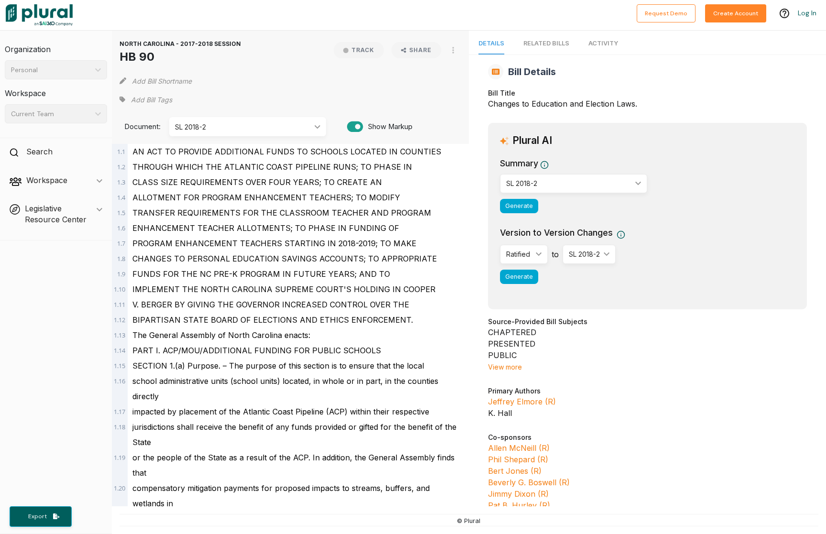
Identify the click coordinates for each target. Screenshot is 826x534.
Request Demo (666, 13)
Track (362, 50)
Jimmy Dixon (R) (518, 494)
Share (420, 50)
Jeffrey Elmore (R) (522, 401)
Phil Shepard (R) (518, 459)
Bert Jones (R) (515, 471)
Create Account (735, 13)
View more (505, 367)
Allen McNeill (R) (519, 448)
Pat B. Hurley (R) (519, 505)
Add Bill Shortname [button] (162, 81)
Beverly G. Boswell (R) (529, 482)
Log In (807, 13)
